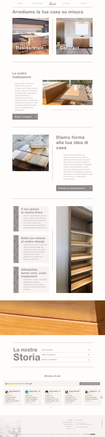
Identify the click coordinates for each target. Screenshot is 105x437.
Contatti (83, 3)
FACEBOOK (102, 423)
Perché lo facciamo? (49, 359)
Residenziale (68, 424)
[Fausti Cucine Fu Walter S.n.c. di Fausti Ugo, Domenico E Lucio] (52, 3)
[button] (44, 109)
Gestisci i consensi (75, 434)
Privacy (62, 434)
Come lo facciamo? (48, 354)
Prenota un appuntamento (71, 188)
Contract (69, 426)
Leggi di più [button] (8, 402)
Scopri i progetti (23, 117)
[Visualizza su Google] (6, 392)
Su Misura (66, 3)
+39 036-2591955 (82, 427)
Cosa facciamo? (47, 350)
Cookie (67, 434)
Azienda (20, 3)
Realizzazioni (38, 3)
